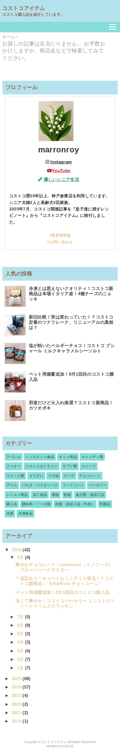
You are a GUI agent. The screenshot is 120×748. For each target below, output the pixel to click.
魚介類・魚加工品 (90, 495)
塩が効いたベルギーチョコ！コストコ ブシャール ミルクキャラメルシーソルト (72, 348)
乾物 (67, 495)
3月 (21, 650)
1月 (21, 667)
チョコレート (90, 476)
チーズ (69, 476)
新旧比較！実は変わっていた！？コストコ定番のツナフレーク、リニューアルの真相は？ (71, 322)
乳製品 (105, 504)
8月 (21, 557)
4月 (21, 642)
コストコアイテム (23, 8)
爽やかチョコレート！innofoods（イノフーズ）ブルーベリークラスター (64, 567)
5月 (21, 633)
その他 (53, 476)
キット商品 (68, 457)
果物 (55, 495)
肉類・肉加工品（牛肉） (75, 504)
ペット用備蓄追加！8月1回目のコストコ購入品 (62, 592)
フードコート (73, 485)
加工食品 (40, 495)
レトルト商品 (17, 495)
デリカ (11, 485)
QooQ (69, 746)
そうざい (36, 476)
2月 (21, 659)
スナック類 (15, 476)
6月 (21, 625)
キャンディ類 (92, 457)
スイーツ (89, 466)
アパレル (13, 457)
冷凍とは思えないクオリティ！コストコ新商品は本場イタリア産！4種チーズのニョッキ (71, 293)
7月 (21, 616)
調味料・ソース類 (36, 504)
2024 (17, 686)
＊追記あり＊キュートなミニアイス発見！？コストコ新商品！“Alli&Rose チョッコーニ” (64, 581)
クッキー (13, 466)
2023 (17, 695)
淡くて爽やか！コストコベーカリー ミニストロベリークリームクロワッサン (65, 603)
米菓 (10, 513)
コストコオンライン (41, 466)
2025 (17, 678)
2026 (17, 549)
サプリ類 (70, 466)
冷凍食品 (25, 513)
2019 (17, 721)
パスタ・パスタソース (40, 485)
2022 (17, 704)
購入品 (11, 504)
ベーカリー (98, 485)
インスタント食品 (39, 457)
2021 (17, 712)
